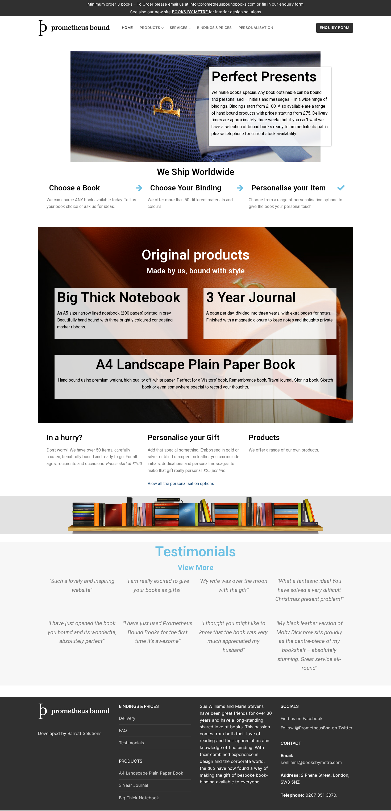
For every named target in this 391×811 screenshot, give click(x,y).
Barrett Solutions (84, 733)
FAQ (123, 730)
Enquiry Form (334, 28)
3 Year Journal (133, 785)
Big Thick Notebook (139, 797)
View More (196, 567)
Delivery (127, 718)
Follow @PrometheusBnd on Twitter (316, 727)
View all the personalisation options (181, 483)
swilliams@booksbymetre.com (311, 762)
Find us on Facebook (302, 718)
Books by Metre (190, 11)
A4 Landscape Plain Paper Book (151, 773)
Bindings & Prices (139, 706)
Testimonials (131, 742)
